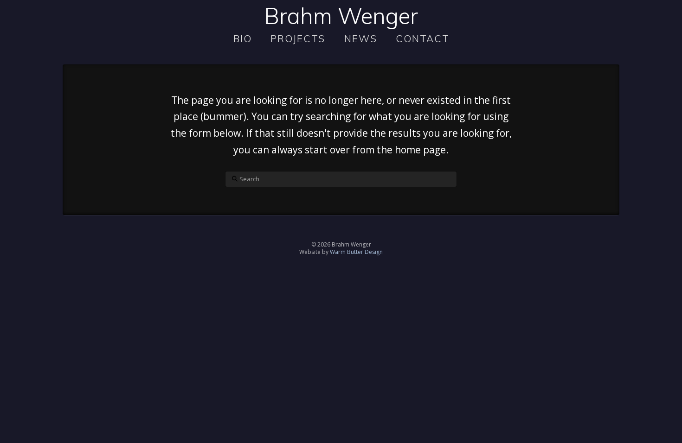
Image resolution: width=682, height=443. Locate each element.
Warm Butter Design (356, 252)
